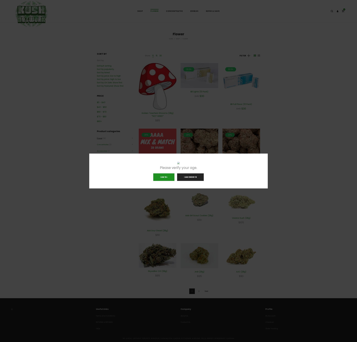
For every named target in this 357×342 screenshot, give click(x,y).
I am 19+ (163, 177)
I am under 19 (190, 177)
